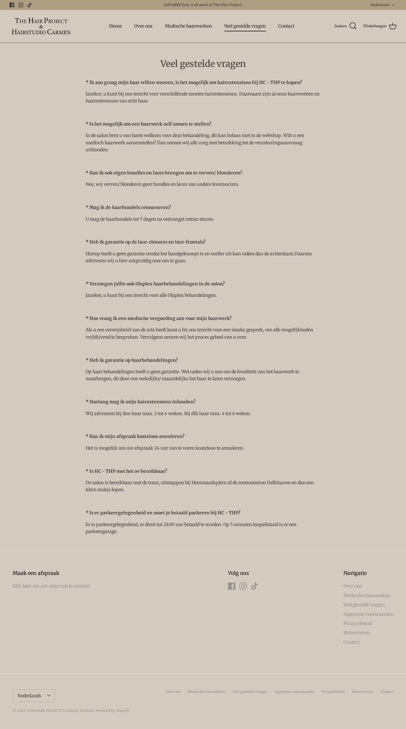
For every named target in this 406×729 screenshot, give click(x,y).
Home (115, 26)
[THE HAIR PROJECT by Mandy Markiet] (41, 26)
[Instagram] (20, 5)
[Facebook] (12, 5)
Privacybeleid (358, 623)
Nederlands (380, 5)
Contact (286, 26)
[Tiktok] (29, 5)
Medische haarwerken (188, 26)
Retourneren (357, 632)
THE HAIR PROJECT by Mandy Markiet (60, 710)
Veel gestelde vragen (245, 26)
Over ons (143, 26)
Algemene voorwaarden (368, 614)
